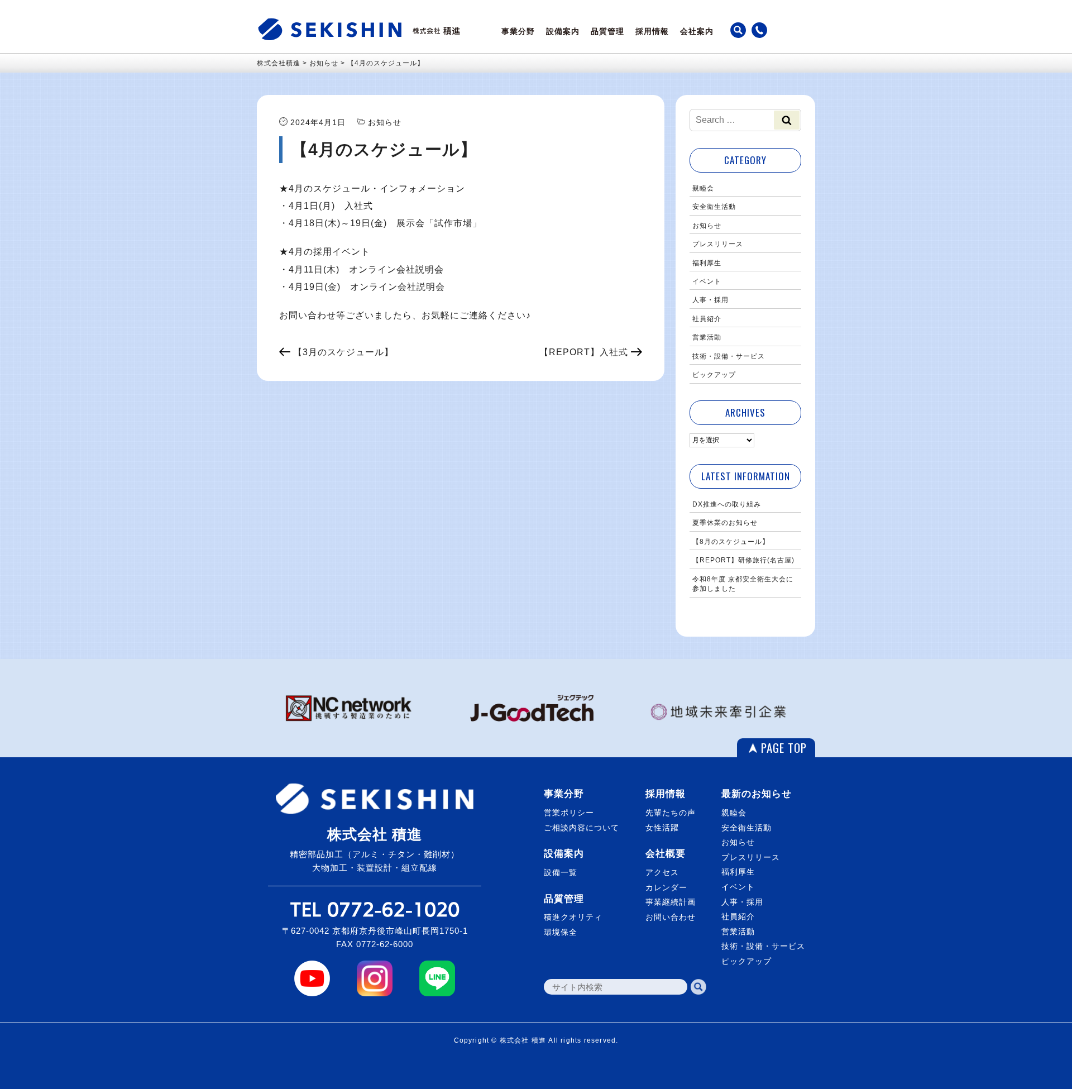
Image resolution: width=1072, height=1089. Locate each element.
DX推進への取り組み (726, 504)
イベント (706, 281)
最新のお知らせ (756, 794)
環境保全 (560, 932)
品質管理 (607, 31)
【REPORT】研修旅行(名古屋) (743, 560)
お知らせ (706, 226)
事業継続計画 (670, 901)
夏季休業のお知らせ (725, 523)
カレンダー (666, 887)
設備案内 (563, 31)
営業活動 (706, 337)
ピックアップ (714, 375)
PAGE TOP (784, 747)
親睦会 (703, 188)
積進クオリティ (573, 917)
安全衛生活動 (714, 207)
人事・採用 (710, 300)
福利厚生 (706, 263)
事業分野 (518, 31)
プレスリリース (717, 244)
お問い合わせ (670, 917)
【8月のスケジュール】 (730, 542)
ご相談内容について (581, 827)
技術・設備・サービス (728, 356)
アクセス (662, 872)
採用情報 (652, 31)
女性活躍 (662, 827)
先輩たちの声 (670, 812)
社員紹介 (706, 319)
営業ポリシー (569, 812)
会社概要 (665, 853)
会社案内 (697, 31)
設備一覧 (560, 872)
